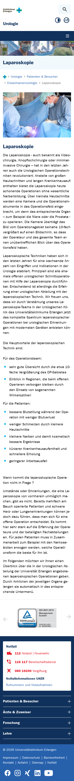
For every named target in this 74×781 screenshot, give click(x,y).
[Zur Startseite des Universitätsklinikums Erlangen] (12, 10)
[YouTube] (48, 773)
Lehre (7, 733)
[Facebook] (8, 773)
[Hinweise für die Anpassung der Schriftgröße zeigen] (66, 21)
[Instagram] (18, 773)
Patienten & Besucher (20, 701)
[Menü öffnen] (67, 36)
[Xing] (27, 773)
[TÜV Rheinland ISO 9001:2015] (37, 618)
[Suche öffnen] (64, 9)
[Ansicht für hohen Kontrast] (58, 21)
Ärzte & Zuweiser (17, 712)
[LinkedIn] (37, 773)
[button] (68, 618)
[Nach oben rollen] (67, 774)
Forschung (11, 723)
